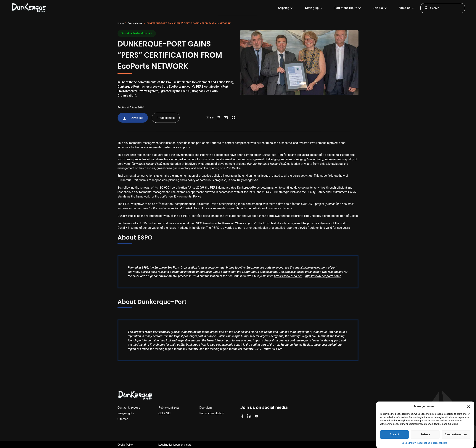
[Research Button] (425, 8)
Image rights (126, 413)
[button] (468, 406)
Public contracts (168, 407)
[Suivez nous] (242, 416)
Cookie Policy (409, 443)
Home (121, 23)
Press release (135, 23)
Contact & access (129, 407)
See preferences (456, 434)
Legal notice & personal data (432, 443)
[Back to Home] (135, 395)
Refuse (425, 434)
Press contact (166, 118)
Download (136, 118)
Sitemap (123, 419)
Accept (394, 434)
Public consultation (211, 413)
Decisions (206, 407)
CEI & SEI (164, 413)
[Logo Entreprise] (29, 8)
